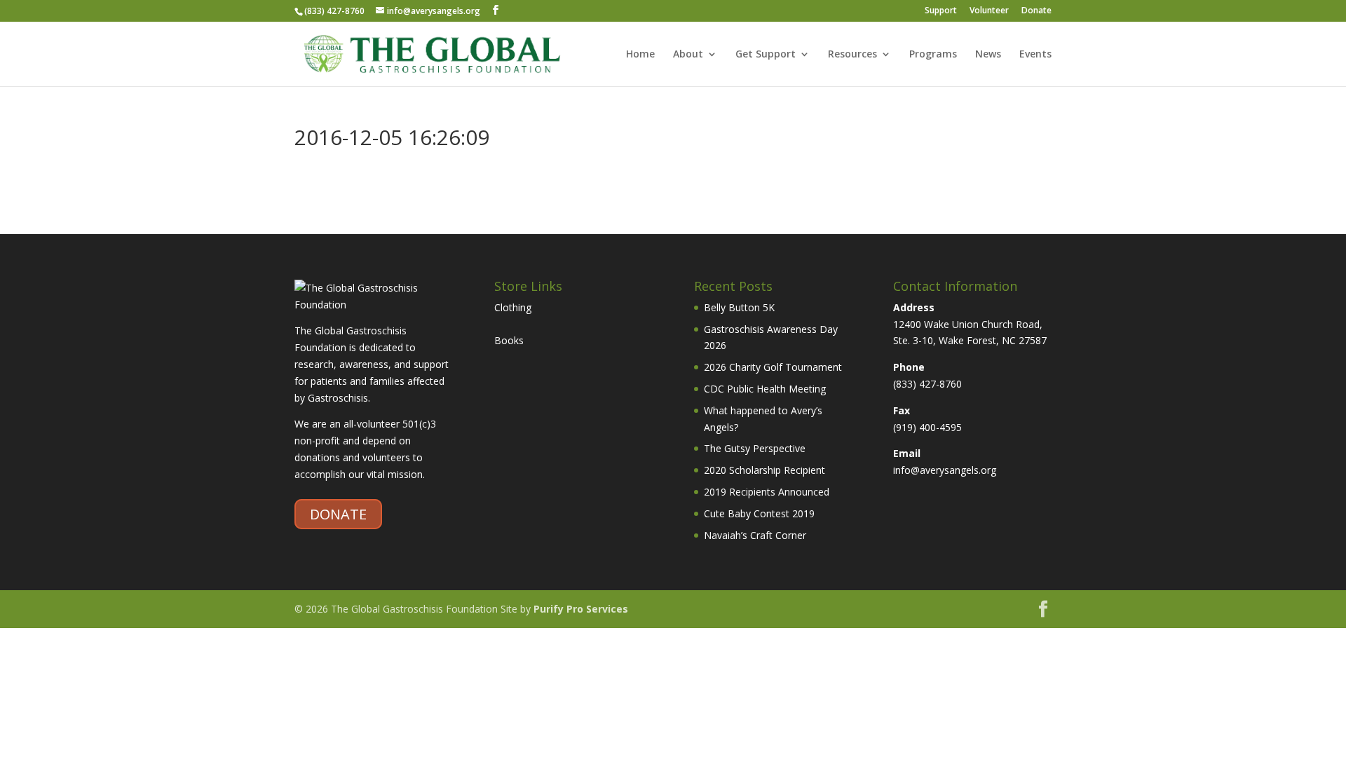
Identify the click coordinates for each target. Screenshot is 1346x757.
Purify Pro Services (580, 608)
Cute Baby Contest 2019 (759, 513)
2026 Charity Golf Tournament (773, 367)
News (988, 54)
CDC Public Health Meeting (765, 388)
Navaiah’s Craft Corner (755, 535)
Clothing (512, 307)
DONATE (338, 514)
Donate (1036, 11)
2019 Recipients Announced (766, 491)
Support (941, 11)
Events (1035, 54)
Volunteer (989, 11)
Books (509, 340)
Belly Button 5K (739, 307)
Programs (933, 54)
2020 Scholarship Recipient (764, 470)
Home (640, 54)
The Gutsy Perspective (754, 448)
